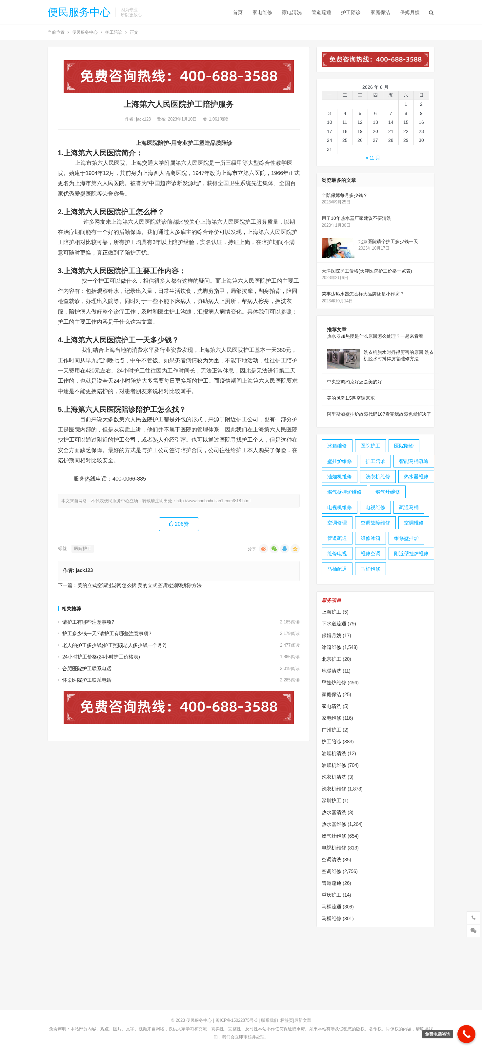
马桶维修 (370, 569)
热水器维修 (416, 476)
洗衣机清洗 (334, 777)
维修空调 (370, 553)
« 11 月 (373, 158)
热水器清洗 (334, 812)
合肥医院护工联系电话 (86, 668)
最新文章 (302, 1020)
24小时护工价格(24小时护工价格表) (101, 656)
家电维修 (262, 12)
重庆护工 (331, 895)
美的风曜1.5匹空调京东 (351, 398)
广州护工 (331, 730)
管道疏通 (321, 12)
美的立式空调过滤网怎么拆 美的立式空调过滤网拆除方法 (139, 585)
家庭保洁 (380, 12)
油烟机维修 (339, 476)
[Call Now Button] (466, 1034)
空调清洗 (331, 859)
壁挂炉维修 (339, 461)
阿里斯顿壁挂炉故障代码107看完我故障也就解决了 (379, 414)
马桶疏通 (337, 569)
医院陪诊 (404, 445)
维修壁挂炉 (406, 538)
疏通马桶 (409, 507)
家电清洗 (292, 12)
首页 (238, 12)
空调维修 (414, 522)
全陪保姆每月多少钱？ (345, 195)
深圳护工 (331, 800)
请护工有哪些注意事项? (88, 622)
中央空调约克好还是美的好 (354, 381)
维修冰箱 (370, 538)
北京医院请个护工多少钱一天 (388, 241)
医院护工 (82, 548)
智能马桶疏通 (414, 461)
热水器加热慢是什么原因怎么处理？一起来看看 (375, 336)
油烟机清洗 (334, 753)
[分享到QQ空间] (295, 548)
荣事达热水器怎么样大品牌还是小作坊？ (363, 293)
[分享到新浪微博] (263, 548)
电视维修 (375, 507)
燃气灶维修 (387, 492)
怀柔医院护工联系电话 (86, 680)
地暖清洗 (331, 671)
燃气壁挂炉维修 (344, 492)
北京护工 (331, 659)
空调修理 (337, 522)
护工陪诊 (351, 12)
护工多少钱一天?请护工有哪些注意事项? (106, 633)
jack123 (144, 119)
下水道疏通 (334, 623)
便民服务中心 (79, 12)
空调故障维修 (375, 522)
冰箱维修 (337, 445)
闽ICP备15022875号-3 (236, 1020)
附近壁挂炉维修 (411, 553)
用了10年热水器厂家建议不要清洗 (356, 218)
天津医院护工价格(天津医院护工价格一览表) (367, 271)
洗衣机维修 (378, 476)
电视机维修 (339, 507)
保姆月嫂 (410, 12)
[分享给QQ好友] (284, 548)
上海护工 (331, 612)
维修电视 (337, 553)
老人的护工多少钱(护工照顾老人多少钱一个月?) (114, 645)
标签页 (286, 1020)
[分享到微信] (274, 548)
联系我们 (269, 1020)
